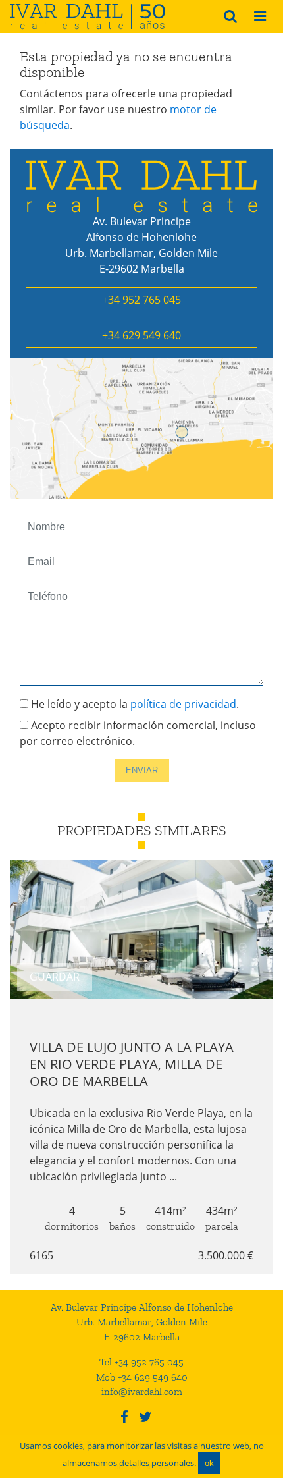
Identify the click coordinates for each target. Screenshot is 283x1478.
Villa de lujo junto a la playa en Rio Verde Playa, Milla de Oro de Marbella (132, 1064)
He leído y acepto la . (133, 704)
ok (209, 1463)
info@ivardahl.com (141, 1392)
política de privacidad (183, 704)
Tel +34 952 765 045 (141, 1362)
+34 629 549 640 (141, 335)
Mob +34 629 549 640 (142, 1377)
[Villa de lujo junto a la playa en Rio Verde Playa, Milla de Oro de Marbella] (141, 929)
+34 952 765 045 (141, 299)
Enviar (142, 770)
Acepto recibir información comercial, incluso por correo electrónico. (138, 733)
